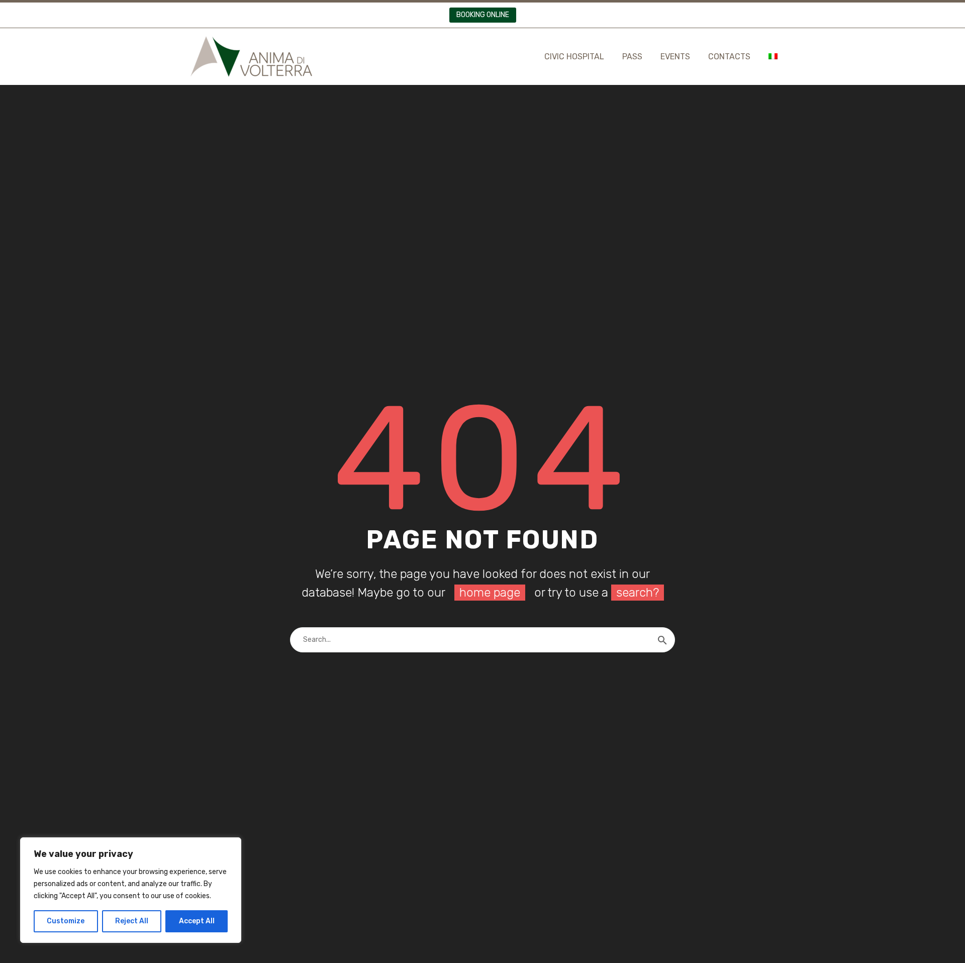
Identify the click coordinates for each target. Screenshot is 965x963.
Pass (632, 56)
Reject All (131, 921)
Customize (65, 921)
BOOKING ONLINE (482, 15)
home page (489, 593)
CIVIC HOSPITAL (574, 56)
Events (675, 56)
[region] (130, 890)
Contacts (729, 56)
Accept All (197, 921)
